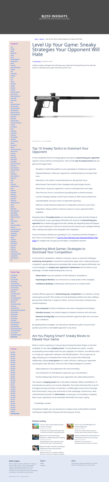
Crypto (12, 223)
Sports (12, 57)
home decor (13, 165)
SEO (12, 71)
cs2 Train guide (14, 279)
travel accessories (15, 170)
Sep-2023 (13, 393)
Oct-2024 (13, 374)
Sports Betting (14, 221)
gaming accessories (15, 163)
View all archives (15, 413)
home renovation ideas (16, 328)
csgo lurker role (14, 289)
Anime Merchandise (15, 225)
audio (12, 219)
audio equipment (15, 167)
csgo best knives (14, 287)
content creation (14, 120)
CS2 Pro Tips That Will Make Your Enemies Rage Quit (85, 426)
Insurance (13, 65)
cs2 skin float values (15, 330)
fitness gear (13, 178)
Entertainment (14, 61)
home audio (13, 98)
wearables (13, 194)
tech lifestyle (14, 235)
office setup (13, 208)
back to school (14, 94)
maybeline (13, 291)
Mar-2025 (13, 407)
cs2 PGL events (14, 312)
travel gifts (13, 198)
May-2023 (13, 387)
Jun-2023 (13, 399)
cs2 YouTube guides (15, 293)
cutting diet (13, 295)
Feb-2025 (13, 403)
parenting (13, 153)
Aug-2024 (13, 389)
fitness (12, 180)
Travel (12, 77)
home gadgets (14, 213)
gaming (12, 143)
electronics (13, 245)
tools (12, 182)
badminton (13, 302)
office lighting (14, 243)
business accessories (16, 229)
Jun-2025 (13, 411)
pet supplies (13, 161)
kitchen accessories (15, 217)
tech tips (13, 172)
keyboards (13, 247)
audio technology (15, 186)
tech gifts (13, 124)
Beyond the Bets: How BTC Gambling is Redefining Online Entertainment (52, 447)
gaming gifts (14, 100)
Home (36, 39)
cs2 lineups (13, 277)
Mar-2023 (13, 360)
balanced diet (14, 281)
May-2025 (13, 409)
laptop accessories (15, 112)
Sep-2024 (13, 362)
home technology (15, 231)
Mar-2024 (13, 380)
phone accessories (15, 92)
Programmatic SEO (15, 114)
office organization (15, 108)
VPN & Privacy (14, 151)
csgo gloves (13, 306)
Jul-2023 (13, 385)
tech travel (13, 184)
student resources (15, 202)
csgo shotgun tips (15, 308)
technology (13, 118)
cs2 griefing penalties (16, 298)
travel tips (13, 227)
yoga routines (14, 316)
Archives (42, 465)
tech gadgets (14, 126)
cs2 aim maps (14, 318)
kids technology (14, 110)
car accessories (14, 141)
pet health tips (14, 275)
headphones (14, 241)
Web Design (13, 53)
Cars (12, 79)
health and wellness (15, 96)
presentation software (16, 334)
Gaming (41, 39)
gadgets (13, 86)
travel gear (13, 135)
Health (12, 51)
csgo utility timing (15, 326)
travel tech (13, 239)
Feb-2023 (13, 378)
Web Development (15, 59)
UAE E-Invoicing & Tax (16, 149)
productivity (13, 131)
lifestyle (12, 147)
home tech (13, 249)
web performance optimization (18, 310)
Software (13, 69)
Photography (14, 73)
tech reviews (14, 145)
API (11, 260)
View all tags (14, 336)
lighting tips (13, 192)
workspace (13, 139)
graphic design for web (16, 285)
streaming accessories (16, 122)
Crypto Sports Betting (16, 253)
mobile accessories (15, 104)
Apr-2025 (13, 405)
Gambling (13, 88)
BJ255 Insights (54, 16)
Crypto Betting (14, 256)
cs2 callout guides (15, 283)
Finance (12, 81)
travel (12, 129)
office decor (13, 200)
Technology (13, 83)
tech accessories (15, 106)
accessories (13, 157)
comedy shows (14, 314)
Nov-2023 (13, 368)
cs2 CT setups (14, 332)
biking (12, 188)
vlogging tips (14, 133)
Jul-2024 (13, 401)
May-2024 (13, 397)
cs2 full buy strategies (16, 304)
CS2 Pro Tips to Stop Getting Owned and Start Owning (51, 426)
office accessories (15, 210)
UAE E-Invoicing (14, 258)
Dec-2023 (13, 372)
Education (13, 75)
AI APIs (12, 204)
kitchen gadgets (14, 215)
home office (13, 116)
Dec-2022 (13, 358)
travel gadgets (14, 137)
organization (14, 233)
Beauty (12, 55)
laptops (12, 206)
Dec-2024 (13, 354)
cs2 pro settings (14, 300)
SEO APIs (13, 90)
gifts (12, 102)
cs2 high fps (13, 320)
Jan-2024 (13, 376)
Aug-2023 (13, 395)
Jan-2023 (13, 383)
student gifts (14, 196)
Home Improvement (15, 67)
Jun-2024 (13, 370)
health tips (13, 190)
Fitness (12, 63)
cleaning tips (14, 174)
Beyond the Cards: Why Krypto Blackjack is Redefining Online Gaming (52, 437)
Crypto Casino (14, 251)
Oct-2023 (13, 352)
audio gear (13, 155)
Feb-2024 (13, 356)
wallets (12, 237)
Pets (12, 47)
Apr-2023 (13, 364)
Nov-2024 (13, 391)
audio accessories (15, 176)
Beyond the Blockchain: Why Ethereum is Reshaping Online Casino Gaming (87, 437)
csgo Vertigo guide (15, 322)
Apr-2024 (13, 366)
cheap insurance (15, 324)
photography (14, 159)
